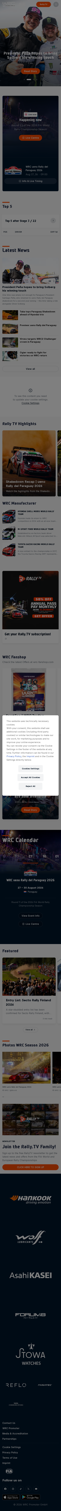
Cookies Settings (30, 769)
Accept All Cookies (30, 777)
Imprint (30, 756)
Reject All (30, 786)
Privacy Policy (14, 756)
